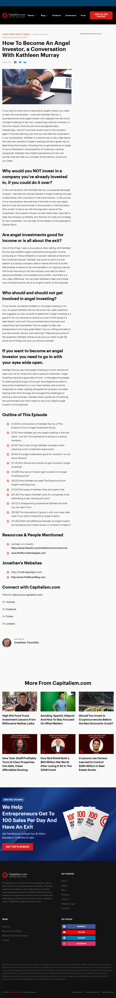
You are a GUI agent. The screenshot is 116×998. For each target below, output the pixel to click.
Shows (31, 15)
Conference (70, 15)
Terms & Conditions (92, 992)
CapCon (65, 899)
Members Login (68, 904)
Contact (5, 940)
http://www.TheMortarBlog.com (28, 577)
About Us (6, 926)
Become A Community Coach (15, 935)
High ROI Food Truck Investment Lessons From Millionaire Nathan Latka (19, 719)
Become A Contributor (12, 931)
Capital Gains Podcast (12, 34)
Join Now (65, 908)
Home (64, 881)
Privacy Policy (77, 992)
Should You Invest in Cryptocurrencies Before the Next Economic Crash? (96, 719)
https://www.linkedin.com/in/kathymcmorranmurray (39, 548)
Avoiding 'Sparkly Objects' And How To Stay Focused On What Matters (58, 719)
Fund (83, 15)
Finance (26, 34)
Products (56, 15)
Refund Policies (108, 992)
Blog (43, 15)
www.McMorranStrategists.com (28, 553)
